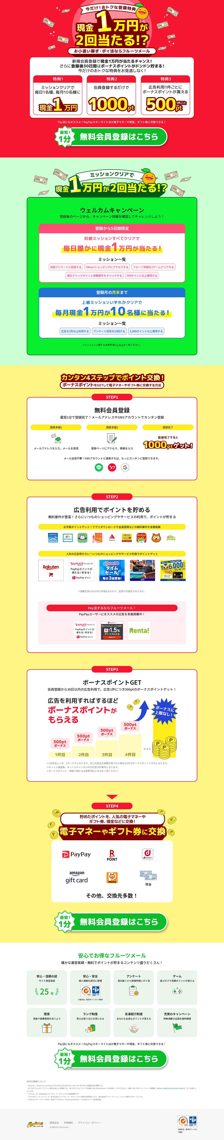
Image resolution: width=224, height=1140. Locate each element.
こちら (120, 344)
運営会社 (54, 1122)
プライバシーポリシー (89, 1122)
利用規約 (68, 1122)
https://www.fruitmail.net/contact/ (171, 1088)
